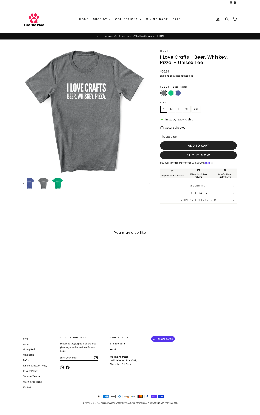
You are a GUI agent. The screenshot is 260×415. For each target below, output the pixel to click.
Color (173, 86)
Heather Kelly (171, 93)
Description (198, 185)
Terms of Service (31, 376)
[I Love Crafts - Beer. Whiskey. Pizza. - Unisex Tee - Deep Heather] (44, 309)
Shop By (100, 19)
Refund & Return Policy (35, 365)
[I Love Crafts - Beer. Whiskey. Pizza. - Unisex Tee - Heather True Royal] (52, 309)
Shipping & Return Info (198, 199)
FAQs (26, 360)
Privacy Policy (30, 370)
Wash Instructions (32, 381)
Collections (127, 19)
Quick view (48, 290)
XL (186, 109)
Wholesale (28, 354)
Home (84, 19)
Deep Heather (164, 93)
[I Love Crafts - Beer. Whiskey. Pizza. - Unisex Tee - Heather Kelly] (48, 309)
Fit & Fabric (198, 192)
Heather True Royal (178, 93)
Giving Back (157, 19)
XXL (196, 109)
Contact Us (28, 387)
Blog (25, 338)
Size (163, 102)
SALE (177, 19)
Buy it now (198, 155)
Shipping (164, 75)
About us (27, 344)
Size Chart (171, 136)
